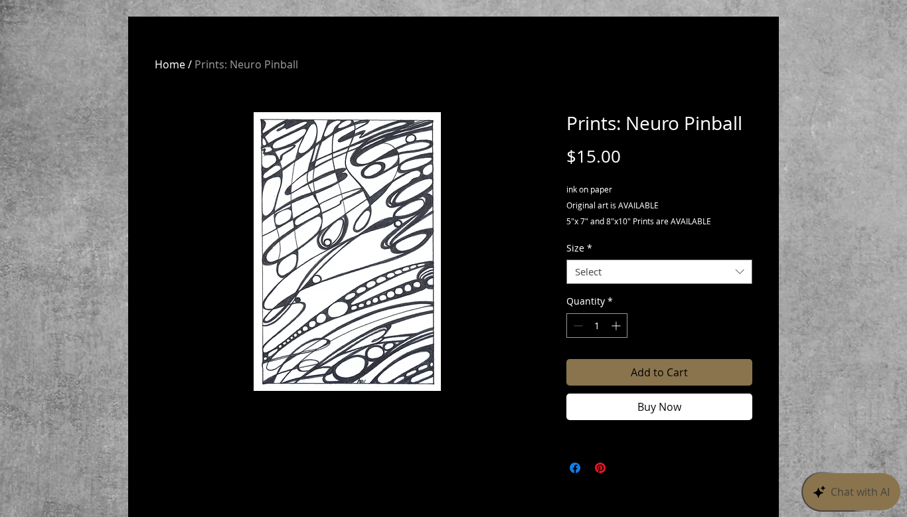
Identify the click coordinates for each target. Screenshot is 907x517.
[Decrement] (576, 325)
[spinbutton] (597, 325)
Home (170, 64)
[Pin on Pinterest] (600, 468)
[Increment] (617, 325)
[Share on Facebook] (575, 468)
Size (579, 248)
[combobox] (659, 272)
